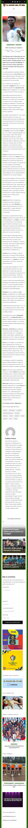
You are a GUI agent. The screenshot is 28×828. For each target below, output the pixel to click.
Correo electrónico (7, 608)
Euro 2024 (17, 413)
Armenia (5, 410)
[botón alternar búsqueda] (24, 2)
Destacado (20, 744)
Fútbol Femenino (8, 783)
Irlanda (22, 415)
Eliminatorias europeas (8, 413)
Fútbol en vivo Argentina (9, 820)
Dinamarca (19, 410)
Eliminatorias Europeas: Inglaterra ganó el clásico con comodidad (13, 531)
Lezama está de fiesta (14, 785)
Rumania (5, 418)
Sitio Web (5, 615)
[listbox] (14, 733)
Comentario (5, 587)
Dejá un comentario (16, 51)
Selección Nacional (14, 545)
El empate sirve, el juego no (14, 748)
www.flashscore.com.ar (9, 816)
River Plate (14, 746)
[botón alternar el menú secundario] (2, 2)
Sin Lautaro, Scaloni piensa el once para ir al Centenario (13, 549)
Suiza (10, 418)
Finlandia (5, 415)
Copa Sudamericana (10, 744)
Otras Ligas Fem (19, 783)
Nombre (5, 601)
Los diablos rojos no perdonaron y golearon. (11, 566)
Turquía (15, 418)
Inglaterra (17, 415)
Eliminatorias (10, 44)
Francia (11, 415)
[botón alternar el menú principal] (14, 9)
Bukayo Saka (11, 410)
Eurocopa (18, 44)
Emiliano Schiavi (9, 50)
